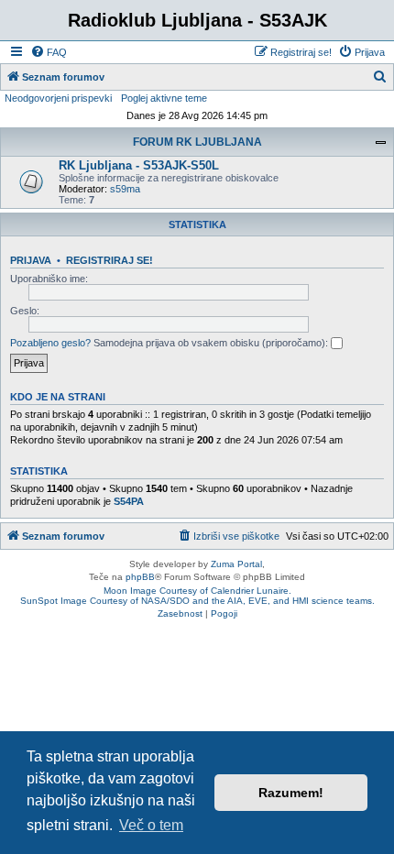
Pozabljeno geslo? (50, 342)
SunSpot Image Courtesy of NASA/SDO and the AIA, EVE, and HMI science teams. (197, 601)
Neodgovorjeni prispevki (58, 98)
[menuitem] (48, 52)
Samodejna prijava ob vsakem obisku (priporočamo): (212, 342)
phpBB (140, 577)
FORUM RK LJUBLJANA (197, 142)
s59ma (125, 188)
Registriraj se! (109, 260)
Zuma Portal (236, 564)
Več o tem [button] (151, 825)
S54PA (129, 501)
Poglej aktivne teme (164, 98)
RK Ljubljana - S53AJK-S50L (139, 165)
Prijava (30, 260)
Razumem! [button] (290, 792)
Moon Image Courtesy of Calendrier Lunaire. (197, 591)
